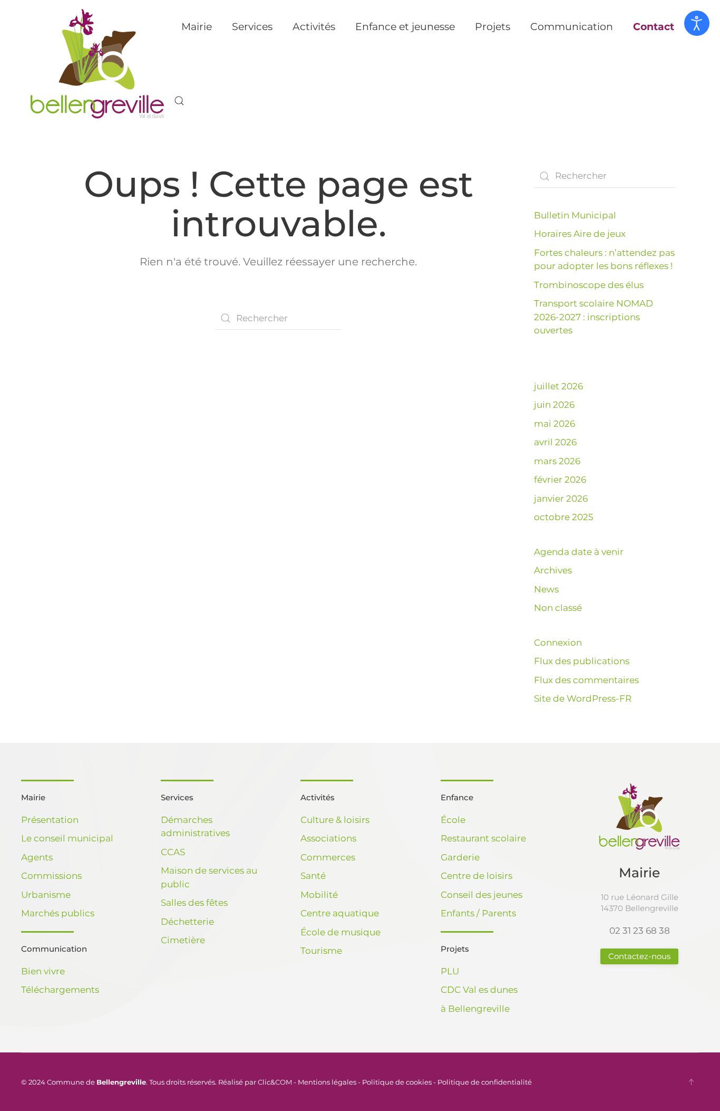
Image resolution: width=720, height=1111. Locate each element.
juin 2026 (554, 404)
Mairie (33, 797)
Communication (54, 949)
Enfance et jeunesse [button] (405, 27)
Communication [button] (571, 27)
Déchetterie (187, 921)
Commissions (51, 875)
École (453, 820)
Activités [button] (314, 27)
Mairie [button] (196, 27)
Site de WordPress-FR (582, 698)
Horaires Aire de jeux (580, 233)
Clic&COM (275, 1082)
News (546, 589)
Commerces (327, 857)
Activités (317, 797)
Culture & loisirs (334, 820)
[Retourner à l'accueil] (97, 64)
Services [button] (252, 27)
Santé (313, 875)
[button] (179, 100)
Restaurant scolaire (483, 838)
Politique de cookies (397, 1082)
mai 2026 (554, 423)
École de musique (340, 932)
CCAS (173, 852)
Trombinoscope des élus (589, 285)
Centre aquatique (339, 913)
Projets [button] (492, 27)
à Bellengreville (475, 1008)
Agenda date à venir (579, 552)
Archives (553, 570)
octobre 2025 (563, 517)
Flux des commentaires (586, 680)
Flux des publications (581, 661)
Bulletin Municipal (575, 215)
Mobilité (319, 894)
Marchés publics (57, 913)
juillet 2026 (558, 386)
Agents (37, 857)
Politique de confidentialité (484, 1082)
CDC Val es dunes (479, 989)
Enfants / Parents (478, 913)
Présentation (50, 820)
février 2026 (560, 479)
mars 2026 (557, 461)
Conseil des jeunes (481, 894)
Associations (328, 838)
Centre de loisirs (476, 875)
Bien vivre (43, 971)
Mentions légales (327, 1082)
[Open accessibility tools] (696, 23)
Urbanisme (46, 894)
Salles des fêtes (194, 902)
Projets (455, 949)
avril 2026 (555, 442)
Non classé (558, 607)
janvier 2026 (561, 498)
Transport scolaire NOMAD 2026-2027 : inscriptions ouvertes (593, 317)
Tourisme (321, 950)
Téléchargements (60, 989)
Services (177, 797)
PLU (450, 971)
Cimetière (183, 940)
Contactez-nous (639, 956)
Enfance (457, 797)
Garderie (460, 857)
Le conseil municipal (67, 838)
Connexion (558, 642)
